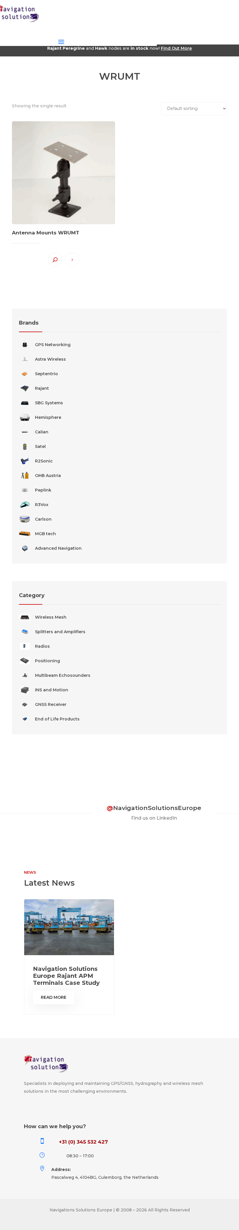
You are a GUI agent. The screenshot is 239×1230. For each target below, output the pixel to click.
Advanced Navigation (58, 548)
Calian (41, 432)
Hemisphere (48, 417)
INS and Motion (51, 690)
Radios (42, 646)
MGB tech (45, 533)
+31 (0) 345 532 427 (83, 1142)
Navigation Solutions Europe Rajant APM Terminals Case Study (66, 975)
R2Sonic (44, 461)
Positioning (47, 660)
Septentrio (46, 373)
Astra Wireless (50, 359)
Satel (40, 446)
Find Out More (176, 48)
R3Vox (41, 504)
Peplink (43, 490)
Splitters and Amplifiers (60, 631)
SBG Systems (49, 402)
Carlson (43, 519)
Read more (72, 259)
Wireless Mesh (50, 617)
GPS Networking (53, 344)
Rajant (42, 388)
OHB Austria (48, 475)
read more (53, 997)
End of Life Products (57, 719)
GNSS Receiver (50, 704)
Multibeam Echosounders (62, 675)
